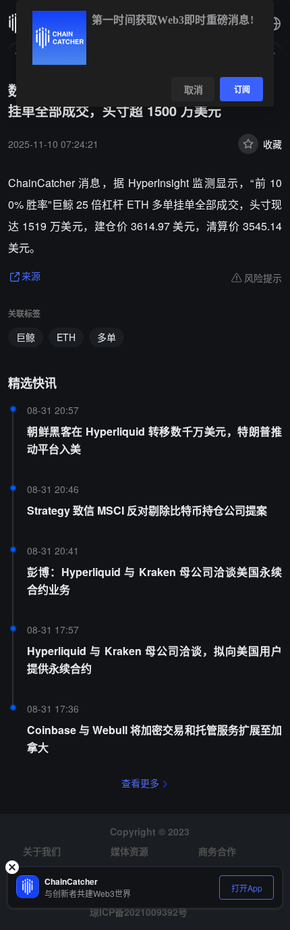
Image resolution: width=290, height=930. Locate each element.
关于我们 (42, 851)
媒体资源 (129, 851)
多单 (106, 337)
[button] (274, 23)
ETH (66, 337)
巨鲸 (25, 337)
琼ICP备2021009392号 (138, 912)
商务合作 (217, 851)
